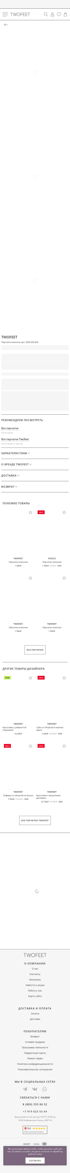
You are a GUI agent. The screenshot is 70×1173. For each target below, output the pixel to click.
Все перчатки (9, 428)
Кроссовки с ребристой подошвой (14, 728)
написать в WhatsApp (35, 406)
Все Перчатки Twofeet (35, 820)
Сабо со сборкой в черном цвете (49, 728)
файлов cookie (35, 1154)
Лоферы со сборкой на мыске (18, 795)
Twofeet (9, 337)
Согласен (35, 1160)
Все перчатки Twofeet (15, 439)
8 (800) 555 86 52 (35, 1104)
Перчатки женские (18, 562)
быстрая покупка (52, 395)
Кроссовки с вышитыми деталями (48, 796)
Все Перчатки (35, 649)
